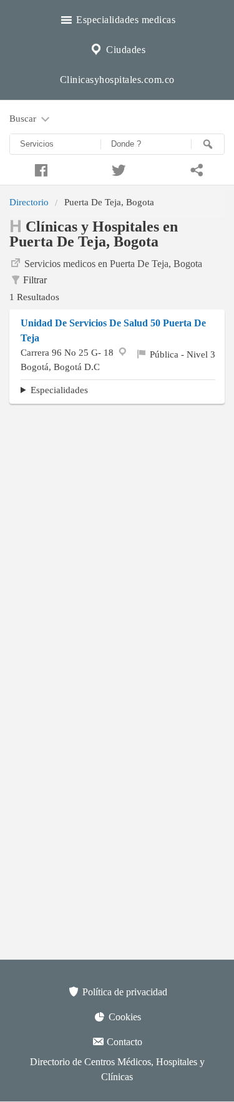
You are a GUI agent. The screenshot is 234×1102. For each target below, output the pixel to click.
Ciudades (125, 49)
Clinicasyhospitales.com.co (117, 79)
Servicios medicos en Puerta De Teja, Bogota (113, 263)
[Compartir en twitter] (117, 168)
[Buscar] (208, 144)
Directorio (29, 202)
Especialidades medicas (125, 19)
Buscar (24, 118)
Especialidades (59, 389)
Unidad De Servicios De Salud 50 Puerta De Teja (113, 330)
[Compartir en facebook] (39, 168)
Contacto (123, 1041)
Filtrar (35, 280)
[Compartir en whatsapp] (195, 168)
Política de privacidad (123, 992)
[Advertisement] (117, 533)
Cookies (123, 1017)
